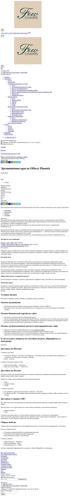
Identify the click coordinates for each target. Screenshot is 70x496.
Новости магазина (8, 477)
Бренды (3, 472)
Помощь (3, 469)
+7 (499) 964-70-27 (6, 484)
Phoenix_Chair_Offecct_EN (9, 243)
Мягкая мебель (16, 100)
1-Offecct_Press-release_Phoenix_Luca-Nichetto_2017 (16, 244)
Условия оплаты (6, 464)
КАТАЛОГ (11, 82)
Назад (10, 80)
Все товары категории (8, 453)
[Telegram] (20, 162)
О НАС (10, 128)
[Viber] (12, 162)
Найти (3, 494)
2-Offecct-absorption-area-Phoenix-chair (12, 246)
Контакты (4, 461)
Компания (4, 456)
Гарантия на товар (6, 467)
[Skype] (17, 162)
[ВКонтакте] (2, 162)
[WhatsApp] (14, 162)
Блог (2, 471)
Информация (5, 462)
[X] (9, 162)
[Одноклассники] (4, 162)
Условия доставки (6, 466)
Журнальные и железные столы (21, 110)
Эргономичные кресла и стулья (21, 87)
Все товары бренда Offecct (9, 454)
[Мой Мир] (7, 162)
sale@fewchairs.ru (39, 330)
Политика (4, 459)
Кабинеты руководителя (19, 119)
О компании (4, 457)
